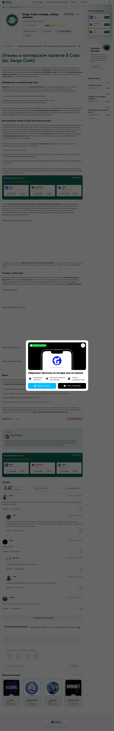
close (83, 345)
